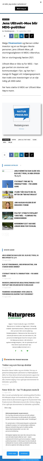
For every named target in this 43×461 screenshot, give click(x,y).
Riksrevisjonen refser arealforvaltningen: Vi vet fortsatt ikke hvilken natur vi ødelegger (21, 284)
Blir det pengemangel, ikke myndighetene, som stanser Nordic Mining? (19, 266)
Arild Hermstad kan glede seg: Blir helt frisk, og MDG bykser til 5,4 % (27, 173)
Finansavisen (15, 43)
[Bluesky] (27, 351)
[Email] (26, 36)
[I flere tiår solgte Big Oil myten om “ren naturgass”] (7, 194)
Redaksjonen (21, 125)
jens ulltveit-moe (24, 139)
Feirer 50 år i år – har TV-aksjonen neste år (20, 390)
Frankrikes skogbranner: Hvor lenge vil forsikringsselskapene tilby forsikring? (17, 293)
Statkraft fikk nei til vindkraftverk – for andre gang (25, 184)
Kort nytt (6, 19)
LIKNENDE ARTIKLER (11, 165)
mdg (4, 142)
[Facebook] (11, 36)
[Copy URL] (31, 36)
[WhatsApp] (16, 36)
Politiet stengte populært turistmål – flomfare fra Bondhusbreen (26, 215)
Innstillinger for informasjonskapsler (29, 459)
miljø (10, 142)
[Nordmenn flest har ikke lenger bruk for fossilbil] (7, 226)
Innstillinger (24, 453)
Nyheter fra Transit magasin (17, 359)
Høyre (14, 139)
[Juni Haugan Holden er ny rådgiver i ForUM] (7, 205)
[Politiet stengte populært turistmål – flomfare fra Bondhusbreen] (7, 215)
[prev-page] (3, 234)
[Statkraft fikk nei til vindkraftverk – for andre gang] (7, 184)
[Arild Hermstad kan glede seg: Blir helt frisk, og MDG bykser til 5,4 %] (7, 173)
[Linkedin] (21, 36)
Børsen (29, 43)
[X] (21, 351)
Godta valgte (12, 453)
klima (34, 139)
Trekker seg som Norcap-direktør (16, 365)
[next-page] (7, 234)
